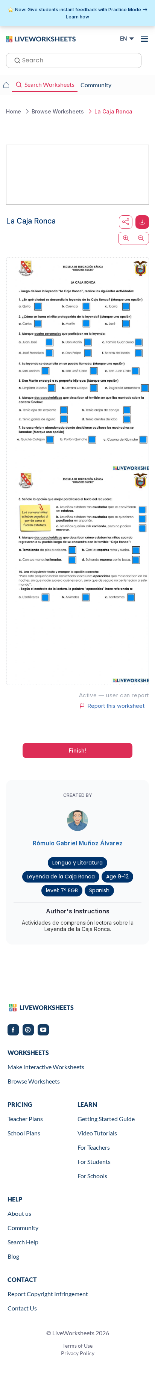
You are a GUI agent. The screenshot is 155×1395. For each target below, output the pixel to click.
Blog (13, 1256)
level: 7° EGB (62, 890)
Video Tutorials (97, 1133)
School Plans (24, 1133)
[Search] (15, 60)
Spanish (99, 890)
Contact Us (22, 1308)
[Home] (41, 38)
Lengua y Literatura (77, 862)
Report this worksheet (115, 706)
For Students (94, 1161)
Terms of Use (77, 1345)
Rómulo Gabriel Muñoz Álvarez (78, 843)
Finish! (77, 750)
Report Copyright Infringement (48, 1293)
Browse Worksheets (34, 1081)
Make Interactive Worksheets (46, 1066)
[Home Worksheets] (6, 85)
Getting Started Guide (106, 1118)
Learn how (77, 17)
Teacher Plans (25, 1118)
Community (23, 1227)
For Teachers (94, 1147)
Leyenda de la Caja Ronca (61, 876)
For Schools (92, 1175)
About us (19, 1213)
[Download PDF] (142, 222)
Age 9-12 (117, 876)
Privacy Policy (77, 1353)
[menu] (144, 38)
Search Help (23, 1241)
